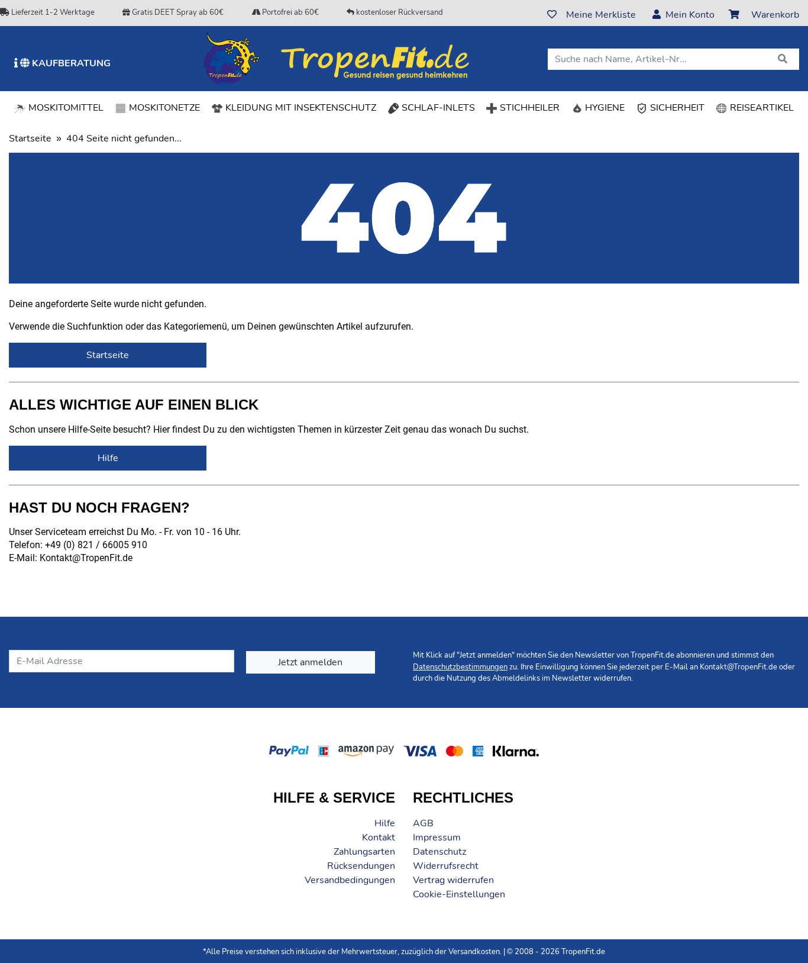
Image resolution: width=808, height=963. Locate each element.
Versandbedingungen (350, 880)
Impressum (437, 837)
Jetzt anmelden (310, 662)
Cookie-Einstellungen (459, 894)
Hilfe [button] (108, 458)
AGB (423, 823)
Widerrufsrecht (446, 865)
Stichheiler (528, 107)
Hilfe (384, 823)
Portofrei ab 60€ (289, 12)
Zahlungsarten (364, 851)
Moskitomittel (65, 107)
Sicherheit (676, 107)
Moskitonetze (163, 107)
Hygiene (604, 107)
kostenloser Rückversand (398, 12)
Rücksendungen (361, 865)
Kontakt (378, 837)
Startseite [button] (107, 355)
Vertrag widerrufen (453, 880)
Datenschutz (439, 851)
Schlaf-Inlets (437, 107)
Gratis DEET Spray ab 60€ (177, 12)
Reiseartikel (761, 107)
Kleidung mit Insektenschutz (299, 107)
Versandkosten (474, 951)
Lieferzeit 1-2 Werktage (52, 12)
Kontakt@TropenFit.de (738, 667)
